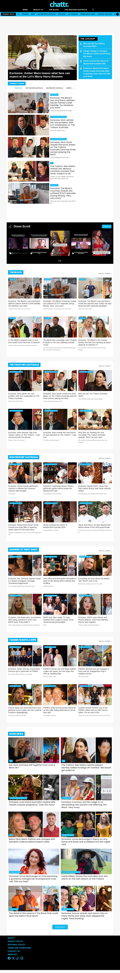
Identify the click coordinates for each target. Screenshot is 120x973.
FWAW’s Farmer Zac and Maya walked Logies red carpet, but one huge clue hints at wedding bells (59, 671)
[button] (58, 260)
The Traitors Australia (75, 10)
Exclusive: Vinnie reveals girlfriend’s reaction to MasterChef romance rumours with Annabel (23, 488)
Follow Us (106, 226)
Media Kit (12, 954)
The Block (54, 10)
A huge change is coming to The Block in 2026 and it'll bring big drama (96, 53)
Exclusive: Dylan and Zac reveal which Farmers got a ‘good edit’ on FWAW (24, 670)
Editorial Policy (17, 945)
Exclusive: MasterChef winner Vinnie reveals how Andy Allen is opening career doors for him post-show (23, 527)
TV (18, 14)
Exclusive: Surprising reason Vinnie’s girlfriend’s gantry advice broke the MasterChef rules (58, 488)
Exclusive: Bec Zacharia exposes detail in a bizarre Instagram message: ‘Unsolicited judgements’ (24, 580)
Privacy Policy (15, 941)
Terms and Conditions (19, 948)
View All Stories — (105, 273)
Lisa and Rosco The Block (46, 14)
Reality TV (38, 10)
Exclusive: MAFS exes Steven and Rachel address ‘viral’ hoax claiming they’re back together (93, 619)
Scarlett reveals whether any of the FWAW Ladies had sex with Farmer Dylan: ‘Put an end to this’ (93, 710)
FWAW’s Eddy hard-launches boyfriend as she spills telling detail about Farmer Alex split (59, 710)
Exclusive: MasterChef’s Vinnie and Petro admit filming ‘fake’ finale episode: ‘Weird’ (94, 488)
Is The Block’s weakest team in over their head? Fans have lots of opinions (24, 341)
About (11, 938)
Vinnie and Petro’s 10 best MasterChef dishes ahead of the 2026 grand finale (94, 526)
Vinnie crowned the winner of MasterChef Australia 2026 (55, 526)
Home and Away (68, 835)
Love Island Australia (18, 798)
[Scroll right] (117, 14)
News (25, 10)
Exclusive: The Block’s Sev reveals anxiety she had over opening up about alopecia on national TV (94, 342)
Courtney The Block (105, 14)
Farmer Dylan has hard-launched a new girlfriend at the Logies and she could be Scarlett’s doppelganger (25, 710)
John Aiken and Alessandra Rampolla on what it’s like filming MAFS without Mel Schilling (60, 580)
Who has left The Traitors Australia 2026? (92, 395)
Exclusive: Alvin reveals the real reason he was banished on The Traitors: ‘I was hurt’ (59, 435)
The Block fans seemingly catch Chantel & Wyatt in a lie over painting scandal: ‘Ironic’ (59, 342)
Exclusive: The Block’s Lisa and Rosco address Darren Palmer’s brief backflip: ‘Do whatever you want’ (24, 303)
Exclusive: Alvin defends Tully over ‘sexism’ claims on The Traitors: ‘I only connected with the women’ (24, 435)
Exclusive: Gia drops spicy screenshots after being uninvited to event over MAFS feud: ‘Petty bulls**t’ (24, 619)
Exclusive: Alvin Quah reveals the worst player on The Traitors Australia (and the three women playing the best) (60, 396)
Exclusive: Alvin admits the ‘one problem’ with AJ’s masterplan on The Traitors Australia (23, 396)
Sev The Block (73, 14)
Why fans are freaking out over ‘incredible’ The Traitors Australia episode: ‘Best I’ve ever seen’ (91, 435)
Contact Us (14, 951)
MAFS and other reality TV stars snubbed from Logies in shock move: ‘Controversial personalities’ (58, 619)
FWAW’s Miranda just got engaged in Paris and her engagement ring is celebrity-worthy (93, 671)
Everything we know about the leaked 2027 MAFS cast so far (93, 579)
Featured (25, 14)
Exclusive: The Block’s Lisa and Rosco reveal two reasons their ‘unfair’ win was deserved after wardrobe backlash (94, 303)
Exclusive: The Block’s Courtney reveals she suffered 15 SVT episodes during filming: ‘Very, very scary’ (59, 303)
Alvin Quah (61, 14)
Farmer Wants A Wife (88, 14)
